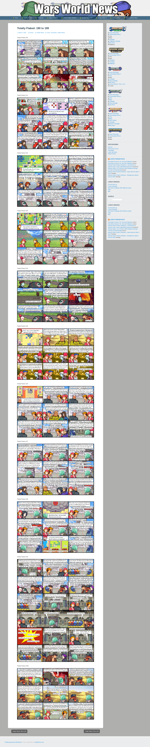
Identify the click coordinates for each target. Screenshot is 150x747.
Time (120, 84)
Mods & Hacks (112, 153)
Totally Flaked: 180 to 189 (19, 731)
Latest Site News (112, 152)
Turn (124, 84)
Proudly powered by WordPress (13, 742)
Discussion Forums (113, 148)
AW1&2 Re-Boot (53, 17)
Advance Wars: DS (87, 17)
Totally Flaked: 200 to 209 (92, 731)
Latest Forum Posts (117, 159)
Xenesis (31, 32)
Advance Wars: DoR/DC (69, 17)
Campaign (112, 39)
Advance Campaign (114, 123)
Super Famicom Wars (131, 17)
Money (116, 84)
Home (16, 17)
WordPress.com (39, 742)
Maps (110, 99)
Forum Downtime (112, 186)
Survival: (111, 84)
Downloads (40, 17)
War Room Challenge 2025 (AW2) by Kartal (119, 188)
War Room (112, 42)
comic (48, 32)
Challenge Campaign (114, 41)
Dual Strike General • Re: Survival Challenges (120, 161)
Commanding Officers (115, 34)
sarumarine (54, 32)
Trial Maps (112, 61)
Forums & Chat (27, 17)
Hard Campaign (113, 80)
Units (110, 75)
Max (109, 191)
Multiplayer (112, 63)
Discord (110, 147)
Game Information (114, 32)
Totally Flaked (40, 32)
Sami (109, 189)
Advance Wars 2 (102, 17)
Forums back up (112, 184)
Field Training (112, 120)
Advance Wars (116, 17)
